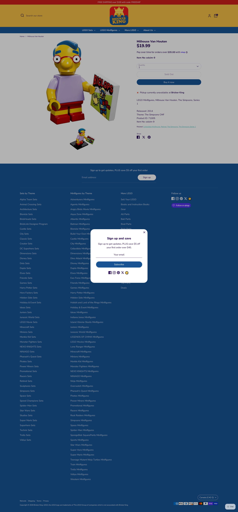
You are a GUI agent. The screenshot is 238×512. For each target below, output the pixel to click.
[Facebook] (109, 272)
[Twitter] (122, 272)
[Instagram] (114, 272)
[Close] (144, 232)
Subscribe (119, 264)
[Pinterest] (118, 272)
